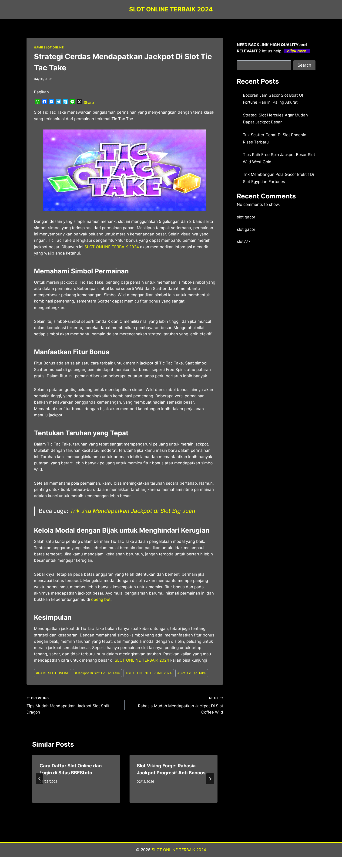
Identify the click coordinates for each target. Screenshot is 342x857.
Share (89, 102)
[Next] (210, 778)
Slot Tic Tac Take (192, 673)
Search (304, 65)
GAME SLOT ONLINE (49, 47)
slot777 (244, 241)
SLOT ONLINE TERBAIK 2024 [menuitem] (111, 247)
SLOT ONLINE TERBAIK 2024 (149, 673)
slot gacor (246, 217)
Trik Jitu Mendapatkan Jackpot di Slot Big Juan (132, 510)
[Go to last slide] (39, 778)
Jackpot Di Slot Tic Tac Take (97, 673)
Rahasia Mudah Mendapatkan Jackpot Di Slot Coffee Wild (180, 705)
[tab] (115, 807)
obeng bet (101, 599)
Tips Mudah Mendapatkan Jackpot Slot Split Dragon (68, 705)
